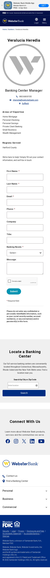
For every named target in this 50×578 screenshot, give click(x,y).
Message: (11, 259)
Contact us (11, 476)
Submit (14, 291)
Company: (11, 221)
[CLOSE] (2, 5)
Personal (8, 490)
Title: (9, 234)
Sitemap (6, 536)
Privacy (21, 531)
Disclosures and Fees (35, 531)
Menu (44, 23)
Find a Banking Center (17, 481)
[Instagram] (16, 441)
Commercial (10, 507)
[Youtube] (41, 441)
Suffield (25, 103)
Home (5, 29)
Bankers (11, 29)
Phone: (11, 209)
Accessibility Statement (12, 534)
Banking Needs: (15, 247)
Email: (10, 196)
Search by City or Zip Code (25, 380)
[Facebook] (8, 441)
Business (8, 498)
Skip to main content (18, 3)
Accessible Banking (31, 534)
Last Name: (13, 184)
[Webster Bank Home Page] (13, 21)
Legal (14, 531)
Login (36, 23)
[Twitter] (24, 441)
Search (24, 393)
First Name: (13, 171)
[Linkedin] (32, 441)
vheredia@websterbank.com (25, 100)
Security (6, 531)
